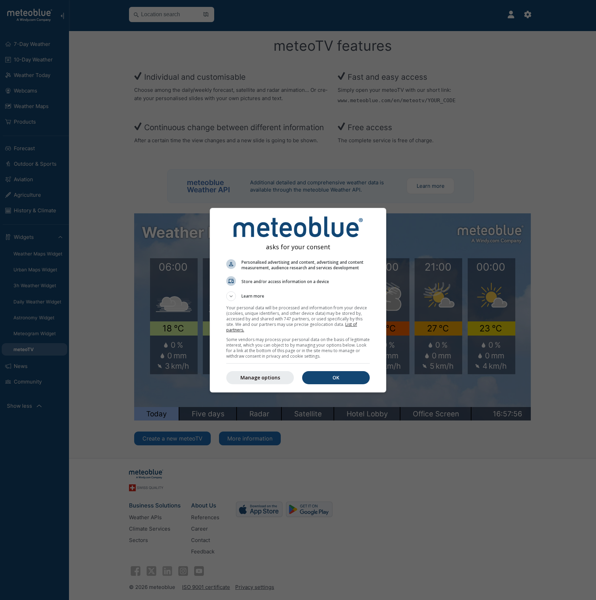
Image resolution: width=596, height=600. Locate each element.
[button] (298, 296)
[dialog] (298, 300)
